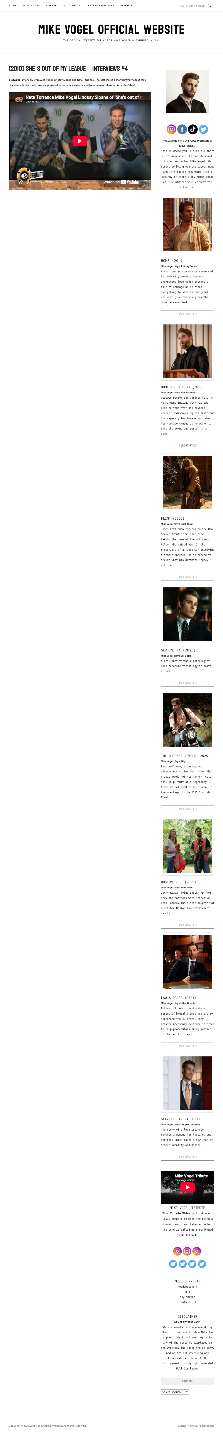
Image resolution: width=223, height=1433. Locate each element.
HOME (13, 5)
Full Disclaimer (187, 1368)
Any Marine (187, 1297)
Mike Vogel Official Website (111, 30)
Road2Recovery (188, 1286)
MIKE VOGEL (31, 5)
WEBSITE (126, 5)
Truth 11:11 (187, 1302)
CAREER (51, 5)
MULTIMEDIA (71, 5)
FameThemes (206, 1425)
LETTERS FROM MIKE (100, 5)
